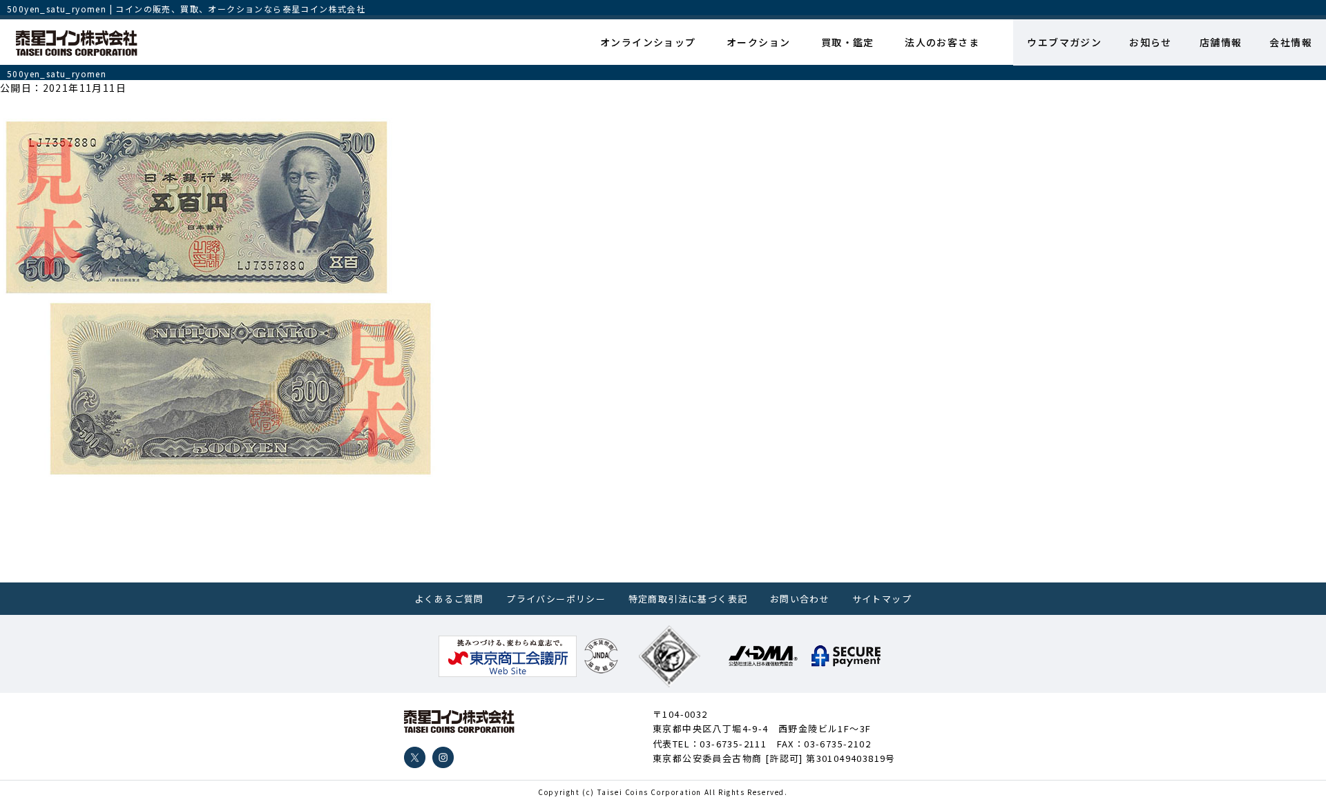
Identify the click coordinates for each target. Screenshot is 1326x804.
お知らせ (1150, 42)
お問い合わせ (799, 598)
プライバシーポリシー (556, 598)
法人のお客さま (942, 42)
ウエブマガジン (1064, 42)
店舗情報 (1221, 42)
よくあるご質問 (449, 598)
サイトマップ (882, 598)
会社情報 (1290, 42)
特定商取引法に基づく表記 (688, 598)
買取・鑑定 (847, 42)
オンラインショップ (648, 42)
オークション (758, 42)
